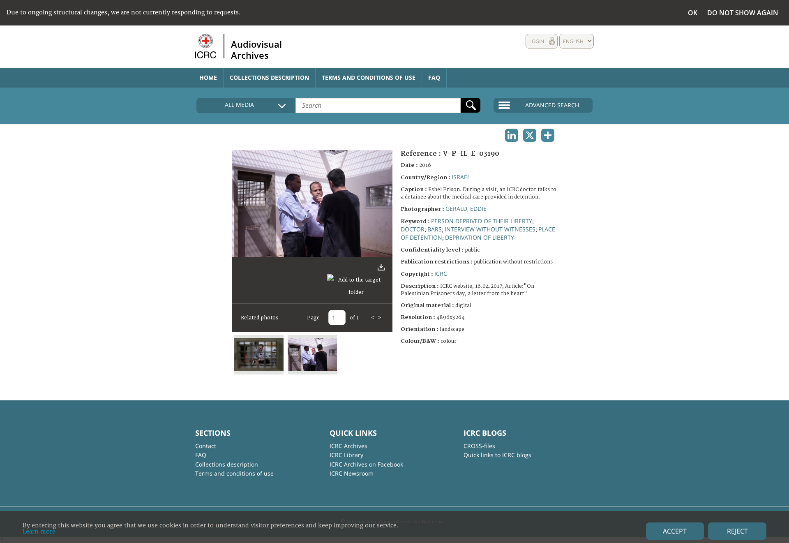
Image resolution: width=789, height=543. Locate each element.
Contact (205, 446)
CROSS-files (479, 446)
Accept (675, 531)
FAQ (434, 77)
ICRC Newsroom (352, 473)
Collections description (269, 77)
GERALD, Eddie (466, 209)
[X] (529, 135)
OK (692, 12)
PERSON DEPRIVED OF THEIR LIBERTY (481, 221)
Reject (737, 531)
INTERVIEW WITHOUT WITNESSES (490, 229)
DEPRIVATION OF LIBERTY (479, 237)
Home (208, 77)
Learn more (39, 531)
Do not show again (742, 12)
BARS (434, 229)
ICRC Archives (348, 446)
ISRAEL (461, 177)
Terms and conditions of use (368, 77)
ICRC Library (346, 455)
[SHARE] (547, 135)
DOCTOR (412, 229)
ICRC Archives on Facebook (366, 464)
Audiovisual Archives (256, 49)
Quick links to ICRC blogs (497, 455)
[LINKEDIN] (511, 135)
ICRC (440, 273)
